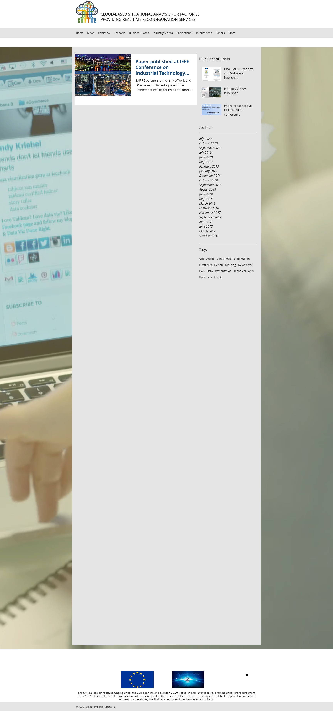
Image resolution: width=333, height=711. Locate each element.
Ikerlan (218, 265)
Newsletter (245, 265)
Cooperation (242, 259)
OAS (201, 271)
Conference (224, 259)
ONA (210, 271)
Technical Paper (244, 271)
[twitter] (247, 675)
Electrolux (205, 265)
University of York (210, 277)
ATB (201, 259)
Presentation (223, 271)
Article (210, 259)
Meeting (230, 265)
